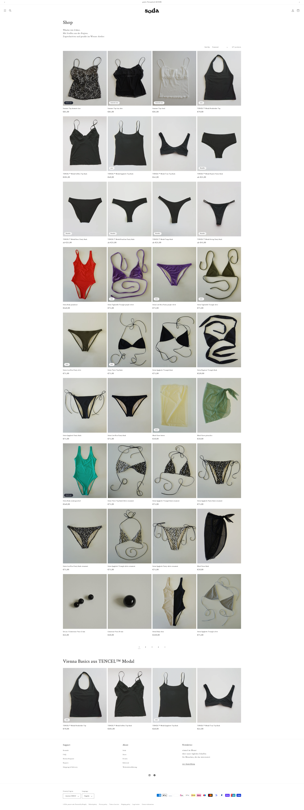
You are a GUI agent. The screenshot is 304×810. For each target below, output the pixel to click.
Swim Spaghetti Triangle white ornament (121, 566)
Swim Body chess (158, 632)
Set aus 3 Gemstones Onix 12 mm (74, 632)
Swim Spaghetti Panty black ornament (209, 501)
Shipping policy (125, 804)
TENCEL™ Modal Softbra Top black (75, 174)
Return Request (68, 759)
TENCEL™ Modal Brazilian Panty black (121, 239)
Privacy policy (103, 804)
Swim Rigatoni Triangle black (207, 370)
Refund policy (93, 804)
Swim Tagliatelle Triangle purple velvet (121, 305)
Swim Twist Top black (115, 370)
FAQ (64, 754)
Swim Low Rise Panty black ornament (75, 566)
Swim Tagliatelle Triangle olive (207, 305)
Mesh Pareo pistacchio (204, 436)
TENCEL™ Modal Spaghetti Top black (120, 174)
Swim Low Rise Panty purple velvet (164, 305)
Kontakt (66, 750)
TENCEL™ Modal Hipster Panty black (210, 174)
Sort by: (207, 47)
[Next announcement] (299, 2)
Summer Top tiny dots (115, 109)
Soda (124, 750)
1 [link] (139, 647)
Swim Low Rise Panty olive (72, 370)
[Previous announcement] (4, 2)
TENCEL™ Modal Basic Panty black (75, 239)
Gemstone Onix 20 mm (115, 632)
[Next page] (164, 647)
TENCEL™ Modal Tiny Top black (163, 174)
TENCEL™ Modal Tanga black (162, 239)
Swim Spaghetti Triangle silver (207, 632)
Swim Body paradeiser (70, 305)
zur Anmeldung (188, 764)
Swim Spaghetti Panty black (72, 436)
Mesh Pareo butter (158, 436)
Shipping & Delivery (70, 767)
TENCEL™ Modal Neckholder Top (208, 109)
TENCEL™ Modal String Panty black (209, 239)
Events (125, 759)
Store (124, 754)
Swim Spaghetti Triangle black (162, 370)
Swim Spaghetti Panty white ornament (165, 566)
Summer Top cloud (158, 109)
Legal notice (136, 804)
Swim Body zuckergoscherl (72, 501)
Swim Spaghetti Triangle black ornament (166, 501)
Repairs (65, 763)
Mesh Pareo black (203, 566)
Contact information (148, 804)
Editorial (126, 763)
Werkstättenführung (130, 767)
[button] (5, 10)
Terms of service (114, 804)
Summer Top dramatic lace (72, 109)
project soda (71, 804)
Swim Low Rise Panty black (117, 436)
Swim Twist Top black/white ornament (121, 501)
